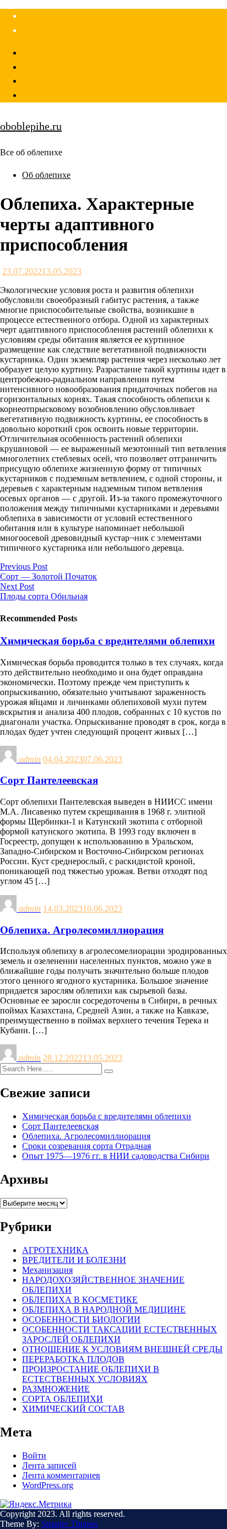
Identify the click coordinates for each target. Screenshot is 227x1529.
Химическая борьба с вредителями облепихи (106, 1116)
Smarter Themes (69, 1523)
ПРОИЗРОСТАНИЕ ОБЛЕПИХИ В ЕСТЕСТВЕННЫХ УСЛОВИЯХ (90, 1374)
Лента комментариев (61, 1475)
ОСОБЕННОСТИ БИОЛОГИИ (81, 1319)
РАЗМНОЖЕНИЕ (56, 1389)
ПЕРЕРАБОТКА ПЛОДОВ (73, 1359)
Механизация (47, 1270)
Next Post (17, 586)
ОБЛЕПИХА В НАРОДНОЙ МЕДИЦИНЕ (104, 1309)
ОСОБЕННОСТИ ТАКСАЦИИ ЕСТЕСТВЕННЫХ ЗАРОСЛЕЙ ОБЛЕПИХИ (119, 1334)
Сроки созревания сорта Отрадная (86, 1146)
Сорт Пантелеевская (60, 1126)
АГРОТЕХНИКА (55, 1250)
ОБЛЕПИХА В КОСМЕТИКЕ (80, 1299)
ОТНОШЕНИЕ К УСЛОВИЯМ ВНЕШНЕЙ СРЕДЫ (122, 1349)
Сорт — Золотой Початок (48, 576)
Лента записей (49, 1465)
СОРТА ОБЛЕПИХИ (62, 1398)
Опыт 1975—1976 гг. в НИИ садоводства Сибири (115, 1156)
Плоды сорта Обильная (44, 596)
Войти (34, 1455)
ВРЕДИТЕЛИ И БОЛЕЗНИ (74, 1260)
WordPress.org (47, 1485)
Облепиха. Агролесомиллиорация (86, 1136)
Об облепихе (46, 175)
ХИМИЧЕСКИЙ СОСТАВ (73, 1408)
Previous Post (23, 566)
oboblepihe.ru (31, 126)
